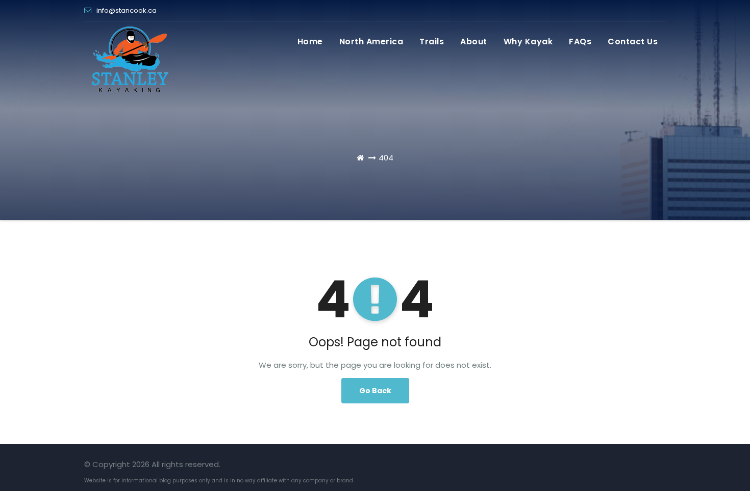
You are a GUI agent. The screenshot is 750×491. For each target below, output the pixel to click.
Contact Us (633, 41)
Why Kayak (528, 41)
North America (371, 41)
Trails (431, 41)
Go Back (375, 391)
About (473, 41)
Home (310, 41)
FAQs (580, 41)
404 (386, 157)
